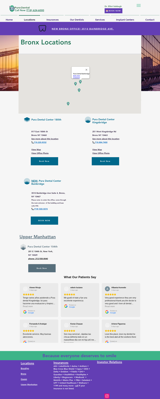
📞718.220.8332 (38, 142)
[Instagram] (106, 396)
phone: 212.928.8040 (38, 258)
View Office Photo (40, 153)
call (76, 385)
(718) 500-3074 (41, 209)
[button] (139, 5)
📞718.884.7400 (99, 142)
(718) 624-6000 (35, 10)
